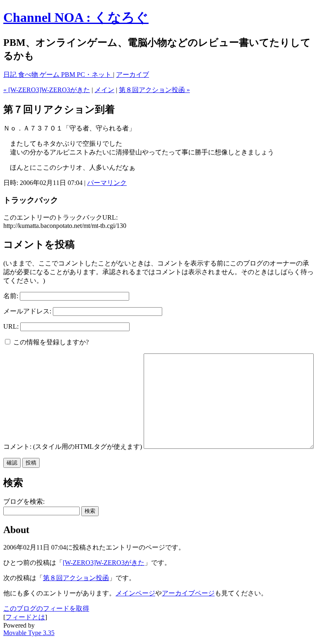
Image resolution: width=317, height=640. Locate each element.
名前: (10, 295)
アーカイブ (132, 74)
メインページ (135, 593)
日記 (10, 74)
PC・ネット (95, 74)
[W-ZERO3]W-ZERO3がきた (103, 562)
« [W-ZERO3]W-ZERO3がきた (46, 89)
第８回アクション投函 (76, 577)
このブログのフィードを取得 (46, 608)
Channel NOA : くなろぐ (76, 17)
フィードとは (25, 617)
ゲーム (50, 74)
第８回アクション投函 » (154, 89)
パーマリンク (107, 182)
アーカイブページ (188, 593)
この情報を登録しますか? (50, 342)
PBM (69, 74)
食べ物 (29, 74)
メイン (104, 89)
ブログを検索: (24, 501)
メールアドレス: (27, 311)
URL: (11, 326)
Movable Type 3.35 (28, 632)
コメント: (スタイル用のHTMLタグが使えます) (72, 446)
